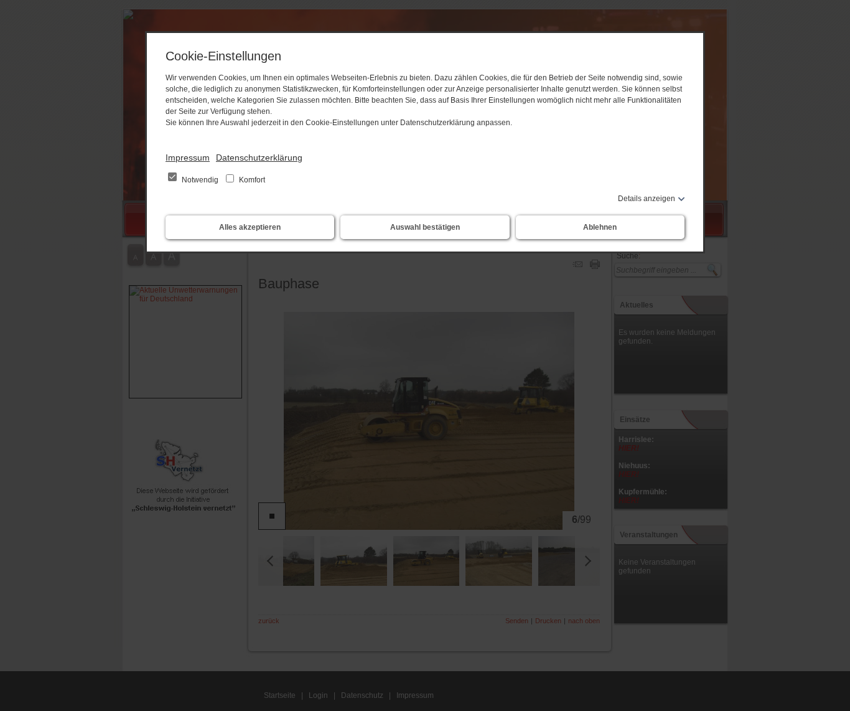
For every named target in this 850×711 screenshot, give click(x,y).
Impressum (188, 157)
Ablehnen (600, 227)
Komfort (251, 180)
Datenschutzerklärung (259, 157)
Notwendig (200, 180)
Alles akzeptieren (250, 227)
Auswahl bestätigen (425, 227)
